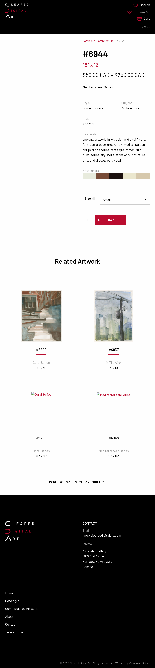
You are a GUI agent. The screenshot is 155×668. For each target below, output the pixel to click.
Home (9, 593)
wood (117, 160)
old (85, 150)
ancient (88, 139)
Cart (147, 18)
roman (130, 150)
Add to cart (107, 220)
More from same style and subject (77, 482)
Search (145, 5)
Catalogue (89, 40)
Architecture (106, 40)
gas (92, 144)
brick (111, 139)
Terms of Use (14, 632)
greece (101, 144)
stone (110, 155)
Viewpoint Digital (139, 663)
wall (109, 160)
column (121, 139)
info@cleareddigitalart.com (102, 535)
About (9, 616)
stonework (123, 155)
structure (138, 155)
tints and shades (94, 160)
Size (89, 198)
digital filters (136, 139)
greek (111, 144)
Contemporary (93, 108)
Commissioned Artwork (21, 608)
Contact (11, 624)
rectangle (117, 150)
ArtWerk (89, 123)
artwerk (100, 139)
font (85, 144)
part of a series (98, 150)
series (95, 155)
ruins (86, 155)
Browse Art (142, 12)
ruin (138, 150)
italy (119, 144)
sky (103, 155)
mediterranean (134, 144)
